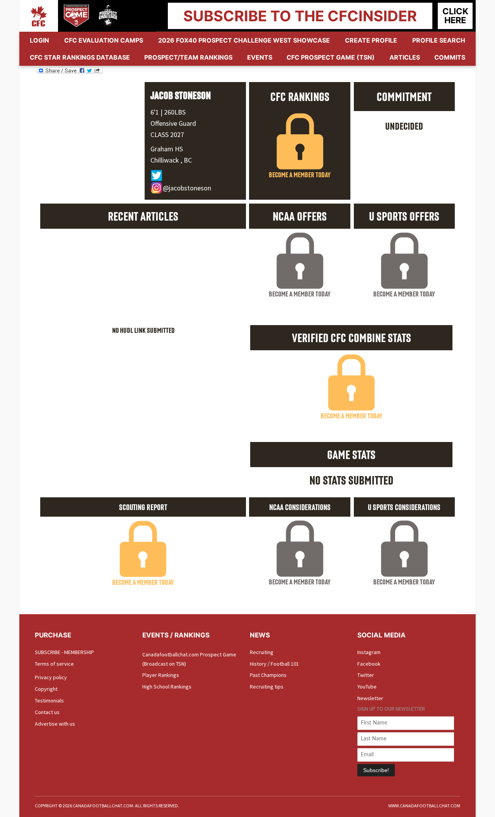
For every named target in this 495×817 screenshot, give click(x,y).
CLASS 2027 (167, 134)
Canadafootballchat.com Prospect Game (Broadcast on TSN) (189, 659)
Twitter (365, 674)
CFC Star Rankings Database (80, 57)
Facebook (369, 663)
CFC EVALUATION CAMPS (103, 40)
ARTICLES (404, 57)
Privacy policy (51, 677)
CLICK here (455, 15)
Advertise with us (55, 723)
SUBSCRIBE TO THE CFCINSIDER (300, 16)
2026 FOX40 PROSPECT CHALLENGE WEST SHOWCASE (244, 40)
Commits (449, 57)
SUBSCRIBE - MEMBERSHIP (64, 652)
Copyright (46, 688)
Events (259, 57)
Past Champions (268, 674)
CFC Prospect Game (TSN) (331, 57)
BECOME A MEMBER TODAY (300, 174)
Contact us (47, 712)
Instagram (369, 652)
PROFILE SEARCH (438, 40)
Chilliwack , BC (171, 160)
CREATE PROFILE (371, 40)
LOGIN (39, 40)
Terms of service (54, 663)
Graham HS (166, 148)
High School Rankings (166, 686)
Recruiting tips (266, 686)
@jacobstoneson (187, 187)
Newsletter (370, 698)
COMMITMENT (404, 96)
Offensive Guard (173, 123)
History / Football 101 (274, 663)
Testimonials (49, 700)
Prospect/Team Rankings (188, 57)
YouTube (367, 686)
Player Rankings (160, 674)
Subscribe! (376, 770)
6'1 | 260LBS (168, 112)
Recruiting (261, 652)
